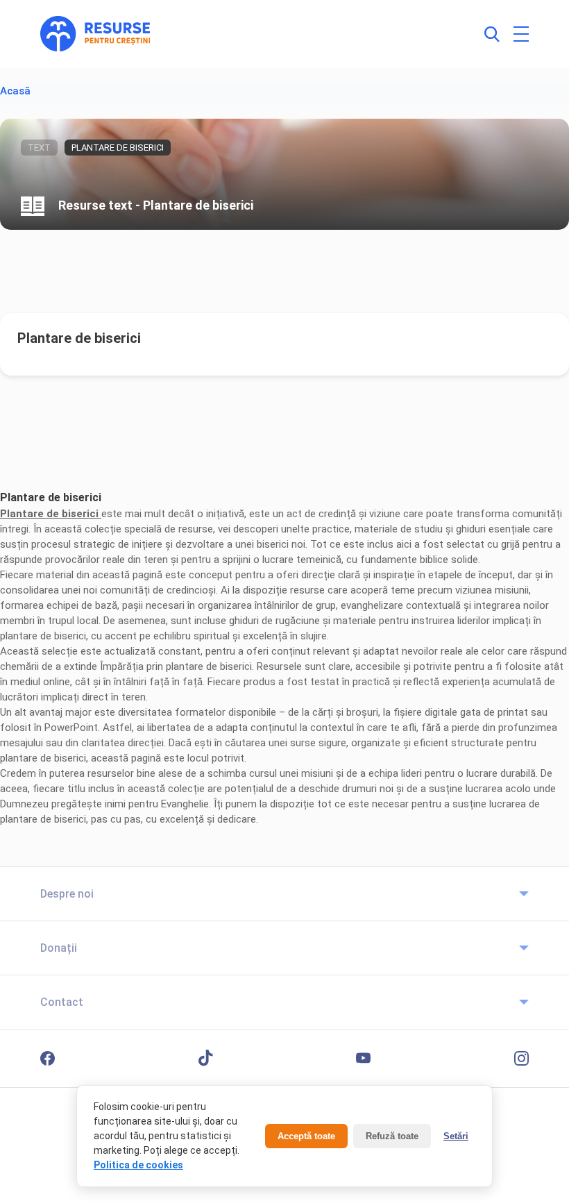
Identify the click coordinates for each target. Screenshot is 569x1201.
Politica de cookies (138, 1164)
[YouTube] (363, 1058)
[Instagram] (521, 1058)
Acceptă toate (306, 1136)
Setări (455, 1136)
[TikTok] (205, 1058)
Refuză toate (392, 1136)
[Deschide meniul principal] (521, 34)
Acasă (15, 91)
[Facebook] (47, 1058)
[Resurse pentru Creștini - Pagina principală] (95, 34)
